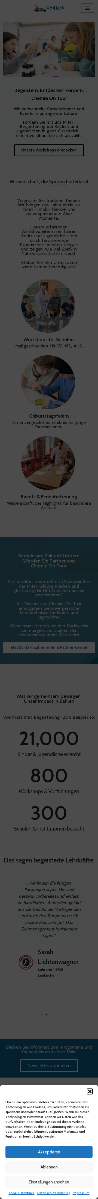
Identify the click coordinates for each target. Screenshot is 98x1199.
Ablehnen (49, 1167)
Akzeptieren (49, 1152)
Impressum (81, 1193)
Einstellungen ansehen (49, 1182)
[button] (90, 1091)
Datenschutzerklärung (53, 1193)
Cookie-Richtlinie (22, 1193)
